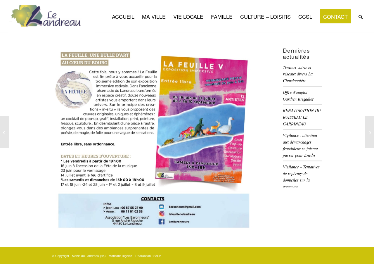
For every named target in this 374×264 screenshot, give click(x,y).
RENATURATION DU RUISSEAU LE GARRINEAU (302, 117)
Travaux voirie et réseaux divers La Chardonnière (298, 74)
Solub (157, 255)
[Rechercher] (360, 16)
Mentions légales (120, 255)
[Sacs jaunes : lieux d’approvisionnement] (4, 132)
